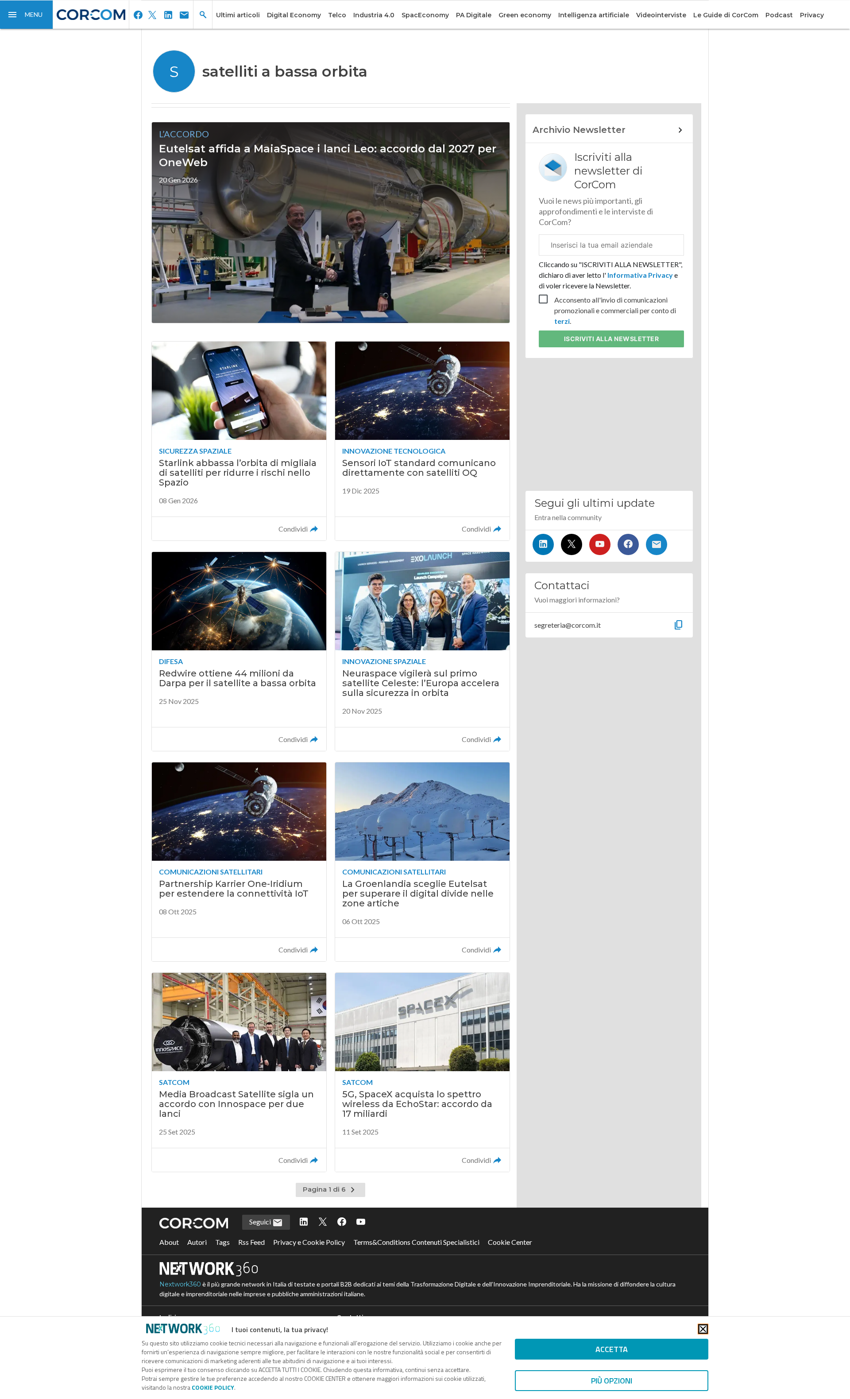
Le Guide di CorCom (725, 15)
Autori (197, 1242)
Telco (337, 15)
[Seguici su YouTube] (599, 544)
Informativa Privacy (640, 275)
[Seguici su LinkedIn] (543, 544)
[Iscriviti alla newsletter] (656, 544)
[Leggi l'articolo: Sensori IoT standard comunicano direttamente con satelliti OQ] (422, 441)
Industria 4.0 (373, 15)
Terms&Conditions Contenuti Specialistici (416, 1242)
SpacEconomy (425, 15)
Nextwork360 (180, 1284)
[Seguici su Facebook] (628, 544)
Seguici (260, 1221)
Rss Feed (251, 1242)
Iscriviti (611, 338)
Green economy (524, 15)
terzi (562, 321)
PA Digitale (473, 15)
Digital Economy (294, 15)
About (169, 1242)
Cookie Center (510, 1242)
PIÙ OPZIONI (611, 1381)
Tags (222, 1242)
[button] (26, 14)
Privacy (812, 15)
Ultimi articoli (238, 15)
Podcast (779, 15)
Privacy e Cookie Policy (309, 1242)
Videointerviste (661, 15)
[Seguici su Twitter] (571, 544)
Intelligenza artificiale (593, 15)
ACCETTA (611, 1349)
